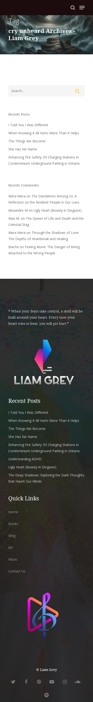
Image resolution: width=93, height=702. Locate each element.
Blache (13, 247)
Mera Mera (17, 196)
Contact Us (17, 571)
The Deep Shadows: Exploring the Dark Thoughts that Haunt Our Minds (46, 478)
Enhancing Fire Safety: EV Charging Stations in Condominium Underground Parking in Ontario (44, 160)
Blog (12, 535)
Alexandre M (18, 210)
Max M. (14, 218)
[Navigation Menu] (82, 7)
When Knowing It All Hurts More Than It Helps (43, 133)
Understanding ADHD (24, 459)
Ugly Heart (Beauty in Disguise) (58, 210)
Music (12, 559)
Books (13, 523)
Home (13, 512)
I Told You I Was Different (28, 125)
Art (10, 547)
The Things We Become (27, 141)
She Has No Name (22, 149)
